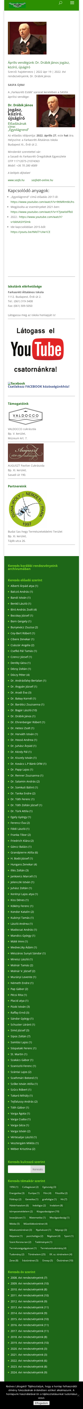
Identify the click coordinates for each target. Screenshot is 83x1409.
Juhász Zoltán (19, 888)
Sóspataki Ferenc (21, 1048)
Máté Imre (17, 941)
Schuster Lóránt (21, 1024)
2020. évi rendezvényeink (27, 1348)
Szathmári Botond (22, 1078)
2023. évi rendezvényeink (27, 1366)
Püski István (18, 1006)
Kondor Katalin (20, 912)
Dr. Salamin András (23, 781)
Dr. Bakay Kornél (21, 698)
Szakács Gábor (20, 1060)
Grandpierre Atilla (22, 852)
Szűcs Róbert (19, 1089)
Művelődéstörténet (35, 1223)
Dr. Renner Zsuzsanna (25, 775)
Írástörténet (30, 1260)
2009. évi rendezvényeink (27, 1283)
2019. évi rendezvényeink (27, 1343)
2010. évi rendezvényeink (27, 1289)
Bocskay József (20, 615)
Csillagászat (30, 1187)
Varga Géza (18, 1125)
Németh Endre (20, 983)
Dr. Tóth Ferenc (20, 799)
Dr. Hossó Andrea (22, 740)
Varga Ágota (18, 1113)
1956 (13, 1187)
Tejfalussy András (22, 1101)
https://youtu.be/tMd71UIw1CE (30, 232)
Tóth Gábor (18, 1107)
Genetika (31, 1199)
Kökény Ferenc (20, 906)
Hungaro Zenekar (22, 864)
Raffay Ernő (18, 1012)
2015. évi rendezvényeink (27, 1319)
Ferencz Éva (18, 823)
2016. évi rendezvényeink (27, 1325)
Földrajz (15, 1199)
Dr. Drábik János (40, 76)
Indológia (39, 1205)
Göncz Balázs (19, 846)
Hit (64, 1199)
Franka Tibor (19, 835)
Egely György (19, 817)
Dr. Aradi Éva (19, 692)
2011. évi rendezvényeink (27, 1295)
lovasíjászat (17, 1217)
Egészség (49, 1187)
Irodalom (56, 1205)
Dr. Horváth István (22, 734)
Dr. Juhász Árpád (21, 746)
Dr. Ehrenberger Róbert (26, 722)
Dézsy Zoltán (19, 669)
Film (47, 1193)
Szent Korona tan (20, 1242)
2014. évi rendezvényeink (27, 1313)
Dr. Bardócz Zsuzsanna (25, 704)
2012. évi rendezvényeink (27, 1301)
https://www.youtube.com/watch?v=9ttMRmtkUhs (42, 202)
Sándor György (20, 1018)
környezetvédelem (21, 1211)
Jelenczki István (20, 882)
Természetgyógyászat (23, 1248)
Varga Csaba (19, 1119)
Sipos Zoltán (18, 1036)
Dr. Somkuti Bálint (22, 787)
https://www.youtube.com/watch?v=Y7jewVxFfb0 (42, 212)
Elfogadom (41, 1403)
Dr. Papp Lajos (20, 769)
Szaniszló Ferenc (21, 1066)
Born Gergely (19, 621)
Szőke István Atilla (22, 1084)
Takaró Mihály (20, 1095)
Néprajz (61, 1230)
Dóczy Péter (18, 675)
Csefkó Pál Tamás (22, 651)
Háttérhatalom (19, 1205)
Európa (34, 1193)
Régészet (53, 1236)
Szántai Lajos (19, 1072)
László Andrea (20, 923)
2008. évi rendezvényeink (27, 1277)
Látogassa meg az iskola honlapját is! (32, 315)
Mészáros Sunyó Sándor (26, 953)
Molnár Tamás (20, 965)
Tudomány (16, 1254)
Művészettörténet (20, 1230)
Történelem (37, 1254)
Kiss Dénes (18, 900)
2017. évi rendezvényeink (27, 1331)
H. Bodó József (20, 858)
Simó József (18, 1030)
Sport (69, 1236)
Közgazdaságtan (48, 1211)
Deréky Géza (19, 663)
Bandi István (19, 597)
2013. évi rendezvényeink (27, 1307)
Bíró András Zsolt (22, 609)
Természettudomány (53, 1248)
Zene (13, 1260)
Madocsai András (22, 929)
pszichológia (34, 1236)
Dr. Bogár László (21, 710)
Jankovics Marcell (22, 876)
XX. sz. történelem (60, 1254)
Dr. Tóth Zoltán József (24, 805)
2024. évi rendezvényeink (27, 1372)
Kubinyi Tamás (20, 918)
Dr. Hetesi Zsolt (20, 728)
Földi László (18, 829)
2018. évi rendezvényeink (27, 1337)
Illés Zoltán (18, 870)
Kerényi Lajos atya (22, 894)
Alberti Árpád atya (22, 586)
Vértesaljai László (22, 1137)
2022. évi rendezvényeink (27, 1360)
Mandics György (21, 935)
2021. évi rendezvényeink (27, 1354)
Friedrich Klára (20, 841)
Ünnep (47, 1260)
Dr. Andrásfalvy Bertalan (26, 680)
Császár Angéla (20, 645)
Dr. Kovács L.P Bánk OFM (26, 764)
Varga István (18, 1131)
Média (14, 1223)
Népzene (16, 1236)
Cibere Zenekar (20, 639)
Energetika (17, 1193)
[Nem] (78, 1395)
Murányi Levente (21, 977)
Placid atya (18, 1000)
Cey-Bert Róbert (21, 633)
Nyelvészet (43, 1230)
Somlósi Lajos (19, 1042)
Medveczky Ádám (22, 947)
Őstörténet (65, 1260)
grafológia (49, 1199)
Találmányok (43, 1242)
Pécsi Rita (17, 995)
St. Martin (17, 1054)
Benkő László (19, 603)
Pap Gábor (17, 989)
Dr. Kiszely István (22, 758)
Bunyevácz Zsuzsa (22, 627)
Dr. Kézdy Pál (19, 752)
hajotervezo (25, 72)
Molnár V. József (21, 971)
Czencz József (19, 657)
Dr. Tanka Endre (21, 793)
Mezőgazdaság (59, 1217)
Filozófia (61, 1193)
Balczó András (20, 591)
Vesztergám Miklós (23, 1143)
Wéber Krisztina (21, 1149)
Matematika (37, 1217)
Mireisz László (20, 959)
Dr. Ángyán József (22, 686)
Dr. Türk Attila (20, 811)
